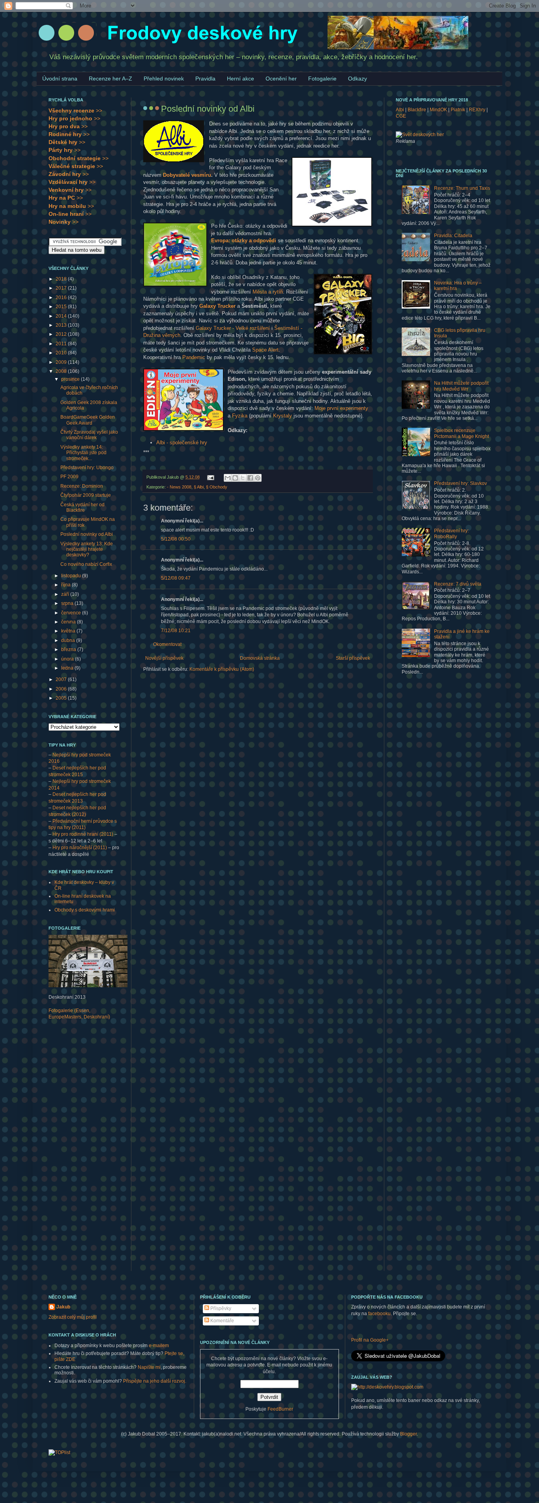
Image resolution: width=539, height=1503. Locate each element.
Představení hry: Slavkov (460, 483)
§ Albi (199, 487)
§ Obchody (216, 487)
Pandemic (193, 357)
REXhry (477, 109)
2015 (62, 306)
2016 (62, 297)
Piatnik (458, 109)
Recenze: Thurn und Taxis (462, 188)
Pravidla (205, 78)
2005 (62, 698)
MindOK (438, 109)
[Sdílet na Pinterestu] (258, 478)
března (69, 649)
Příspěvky (220, 1308)
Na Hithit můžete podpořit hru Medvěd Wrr (461, 385)
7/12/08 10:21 (176, 630)
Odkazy (357, 78)
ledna (68, 668)
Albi (400, 109)
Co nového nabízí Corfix (86, 564)
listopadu (71, 575)
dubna (68, 640)
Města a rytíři (268, 292)
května (69, 631)
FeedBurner (280, 1409)
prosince (71, 379)
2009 (62, 362)
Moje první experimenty (341, 408)
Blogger (408, 1434)
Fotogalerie (322, 78)
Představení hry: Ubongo (87, 467)
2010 (62, 353)
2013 (62, 325)
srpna (68, 603)
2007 (62, 679)
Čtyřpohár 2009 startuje (85, 495)
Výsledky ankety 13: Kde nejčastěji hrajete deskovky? (86, 549)
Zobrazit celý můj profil (73, 1317)
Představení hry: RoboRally (451, 533)
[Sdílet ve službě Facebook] (250, 478)
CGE (401, 116)
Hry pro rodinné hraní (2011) (82, 834)
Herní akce (240, 78)
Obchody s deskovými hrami (84, 910)
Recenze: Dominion (81, 486)
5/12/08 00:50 (176, 539)
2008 (62, 371)
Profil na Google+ (370, 1340)
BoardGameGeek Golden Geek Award (87, 419)
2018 (62, 279)
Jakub (63, 1307)
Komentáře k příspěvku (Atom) (221, 669)
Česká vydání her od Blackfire (82, 507)
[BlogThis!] (235, 478)
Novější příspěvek (164, 658)
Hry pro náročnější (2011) (79, 847)
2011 (62, 343)
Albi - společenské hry (181, 442)
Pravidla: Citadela (453, 235)
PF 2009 (69, 476)
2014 (62, 316)
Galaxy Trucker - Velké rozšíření (233, 328)
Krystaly (282, 416)
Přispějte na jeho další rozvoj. (154, 1381)
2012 (62, 334)
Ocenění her (281, 78)
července (71, 613)
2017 (62, 288)
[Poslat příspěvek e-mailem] (210, 477)
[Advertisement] (80, 1150)
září (65, 594)
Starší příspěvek (353, 658)
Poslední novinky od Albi (86, 534)
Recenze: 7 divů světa (457, 584)
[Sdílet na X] (243, 478)
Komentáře (221, 1320)
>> (75, 110)
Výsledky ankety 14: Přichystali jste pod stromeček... (83, 452)
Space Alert (265, 350)
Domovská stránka (260, 658)
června (69, 622)
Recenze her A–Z (110, 78)
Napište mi (149, 1367)
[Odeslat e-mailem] (228, 478)
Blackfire (417, 109)
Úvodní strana (59, 78)
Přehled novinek (164, 78)
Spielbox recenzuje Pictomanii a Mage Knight (461, 433)
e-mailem (159, 1345)
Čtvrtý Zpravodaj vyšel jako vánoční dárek (89, 434)
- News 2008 (179, 487)
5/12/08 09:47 (176, 578)
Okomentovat (167, 644)
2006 (62, 689)
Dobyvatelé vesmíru (187, 175)
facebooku (379, 1313)
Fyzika (239, 416)
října (66, 585)
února (68, 659)
